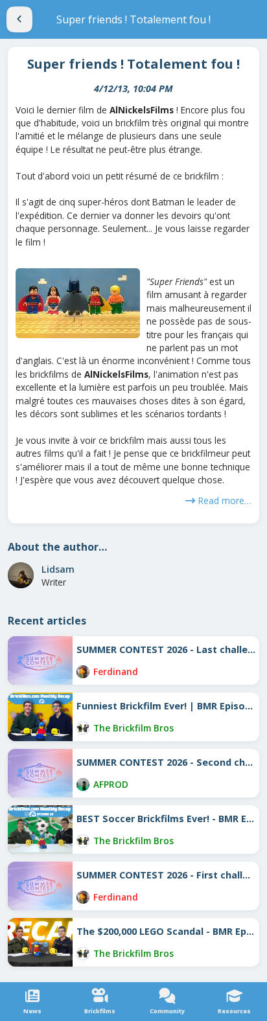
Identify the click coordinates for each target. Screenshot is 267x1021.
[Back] (19, 19)
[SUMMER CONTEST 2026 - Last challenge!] (40, 660)
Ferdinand (115, 671)
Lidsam (58, 569)
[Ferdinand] (82, 671)
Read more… (224, 500)
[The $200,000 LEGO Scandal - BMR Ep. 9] (40, 942)
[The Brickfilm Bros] (82, 728)
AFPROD (110, 784)
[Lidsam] (21, 575)
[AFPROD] (82, 784)
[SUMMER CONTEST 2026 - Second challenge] (40, 773)
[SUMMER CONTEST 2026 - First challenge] (40, 886)
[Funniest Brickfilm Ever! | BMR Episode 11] (40, 717)
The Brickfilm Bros (133, 728)
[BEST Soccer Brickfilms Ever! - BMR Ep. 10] (40, 829)
